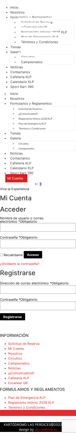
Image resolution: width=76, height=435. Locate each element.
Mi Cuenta (16, 348)
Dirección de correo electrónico (34, 283)
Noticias (16, 153)
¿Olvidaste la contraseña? (19, 264)
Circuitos (28, 57)
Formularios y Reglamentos (31, 17)
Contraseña (18, 237)
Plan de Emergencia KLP (39, 37)
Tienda (15, 133)
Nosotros (17, 98)
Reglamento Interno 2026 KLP (44, 32)
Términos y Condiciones (39, 42)
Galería (15, 52)
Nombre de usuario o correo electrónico (22, 219)
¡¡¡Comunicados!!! (34, 27)
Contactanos (20, 158)
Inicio (14, 94)
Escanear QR (18, 383)
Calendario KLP (22, 168)
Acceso (33, 255)
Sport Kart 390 (22, 87)
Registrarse (12, 317)
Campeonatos (32, 62)
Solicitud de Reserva (36, 22)
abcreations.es (46, 429)
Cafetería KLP (20, 163)
